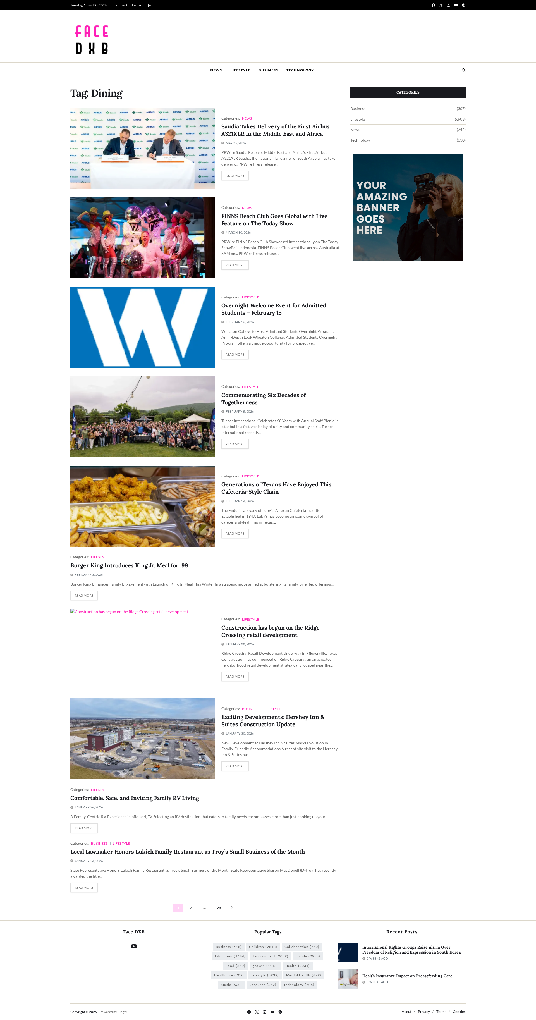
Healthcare (229, 975)
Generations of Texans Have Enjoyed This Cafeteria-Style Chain (276, 488)
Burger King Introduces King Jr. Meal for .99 (129, 565)
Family (308, 956)
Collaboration (301, 947)
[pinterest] (463, 5)
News (216, 70)
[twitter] (441, 5)
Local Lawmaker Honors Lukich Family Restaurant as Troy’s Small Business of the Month (187, 851)
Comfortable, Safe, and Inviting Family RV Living (134, 797)
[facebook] (433, 5)
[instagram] (448, 5)
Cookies (459, 1011)
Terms (441, 1011)
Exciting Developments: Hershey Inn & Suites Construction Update (272, 720)
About (406, 1011)
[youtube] (456, 5)
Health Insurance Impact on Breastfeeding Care (407, 975)
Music (231, 985)
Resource (262, 985)
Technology (300, 70)
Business (268, 70)
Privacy (424, 1011)
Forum (137, 5)
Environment (270, 956)
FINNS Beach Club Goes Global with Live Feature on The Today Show (274, 219)
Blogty (122, 1012)
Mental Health (303, 975)
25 (219, 908)
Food (235, 966)
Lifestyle (240, 70)
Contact (121, 5)
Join (151, 5)
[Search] (464, 70)
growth (265, 966)
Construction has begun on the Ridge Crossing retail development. (270, 631)
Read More (235, 175)
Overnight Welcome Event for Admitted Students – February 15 (273, 309)
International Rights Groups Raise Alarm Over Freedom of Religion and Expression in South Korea (411, 950)
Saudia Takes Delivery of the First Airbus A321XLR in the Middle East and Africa (275, 130)
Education (230, 956)
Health (297, 966)
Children (263, 947)
